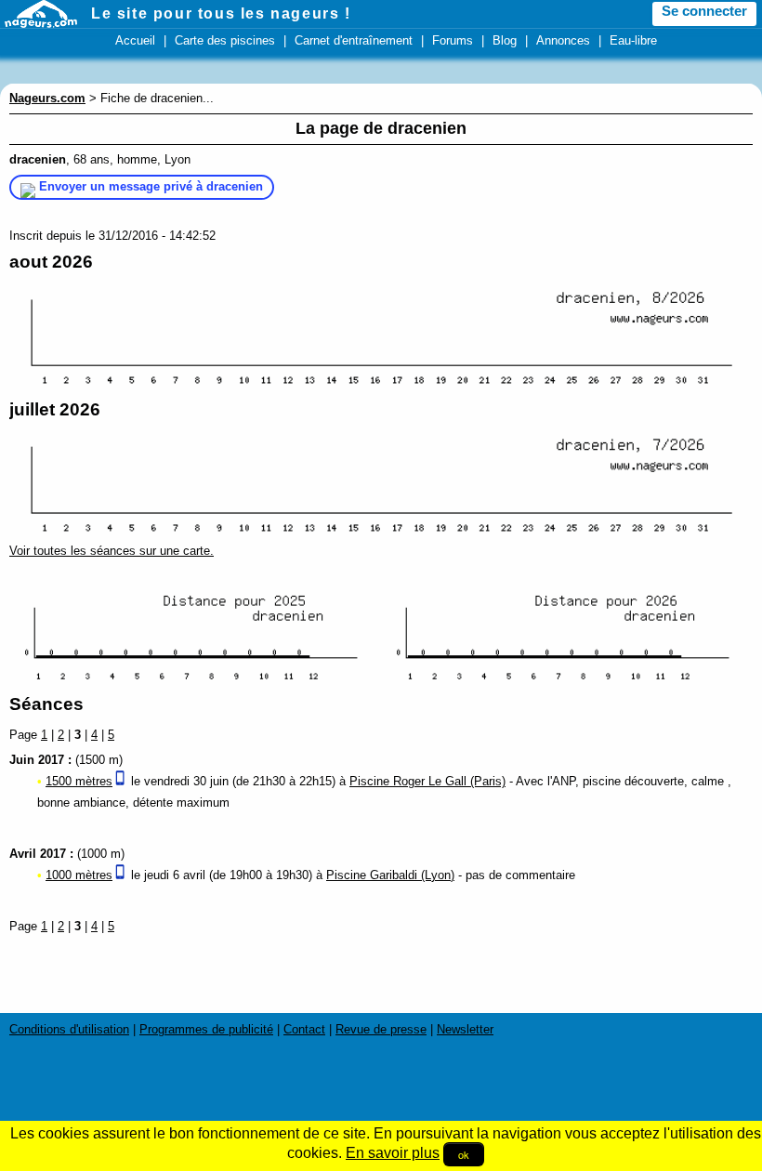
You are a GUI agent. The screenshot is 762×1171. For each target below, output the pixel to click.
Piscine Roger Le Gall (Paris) (427, 781)
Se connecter (704, 11)
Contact (304, 1029)
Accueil (135, 40)
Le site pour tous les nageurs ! (221, 13)
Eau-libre (633, 40)
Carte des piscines (225, 40)
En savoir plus (393, 1153)
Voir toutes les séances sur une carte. (111, 551)
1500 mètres (79, 781)
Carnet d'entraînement (354, 40)
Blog (505, 40)
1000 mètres (79, 875)
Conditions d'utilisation (69, 1029)
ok (463, 1154)
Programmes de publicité (206, 1029)
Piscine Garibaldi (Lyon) (390, 875)
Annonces (563, 40)
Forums (452, 40)
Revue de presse (381, 1029)
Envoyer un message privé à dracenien (151, 186)
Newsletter (465, 1029)
